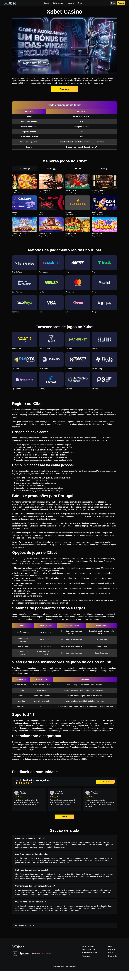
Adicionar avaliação (105, 781)
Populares (23, 168)
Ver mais (64, 816)
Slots (103, 168)
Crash (76, 168)
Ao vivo (50, 168)
